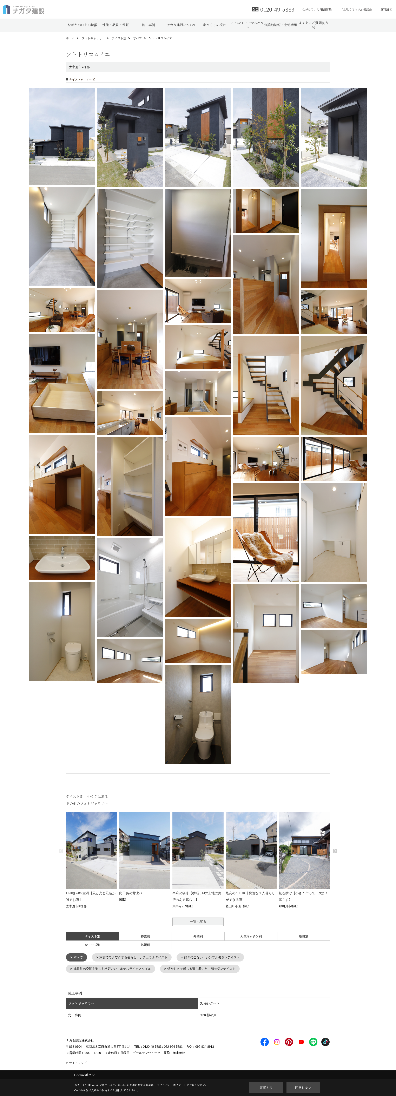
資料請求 (386, 9)
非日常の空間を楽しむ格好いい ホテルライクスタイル (112, 968)
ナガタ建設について (181, 24)
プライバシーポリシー (170, 1085)
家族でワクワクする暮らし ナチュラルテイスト (133, 957)
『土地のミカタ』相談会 (356, 9)
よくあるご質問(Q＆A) (314, 24)
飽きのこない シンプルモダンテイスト (212, 957)
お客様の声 (208, 1015)
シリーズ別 (92, 945)
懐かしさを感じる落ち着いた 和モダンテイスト (201, 968)
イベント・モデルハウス (247, 24)
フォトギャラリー (81, 1003)
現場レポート (210, 1003)
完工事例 (74, 1015)
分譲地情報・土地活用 (280, 24)
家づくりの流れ (214, 24)
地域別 (303, 936)
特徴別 (145, 936)
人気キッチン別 (251, 936)
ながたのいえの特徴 (82, 24)
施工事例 (148, 24)
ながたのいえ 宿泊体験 (317, 9)
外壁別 (198, 936)
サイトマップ (77, 1062)
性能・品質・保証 (115, 24)
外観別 (145, 945)
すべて (78, 957)
